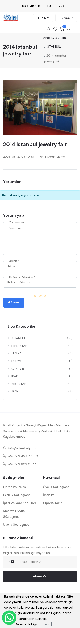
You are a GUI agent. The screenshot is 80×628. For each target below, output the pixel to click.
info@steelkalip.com (23, 448)
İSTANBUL (18, 338)
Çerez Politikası (15, 487)
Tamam (47, 624)
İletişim (48, 495)
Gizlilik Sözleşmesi (17, 495)
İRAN (14, 391)
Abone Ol (40, 576)
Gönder (13, 302)
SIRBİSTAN (18, 384)
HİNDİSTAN (19, 346)
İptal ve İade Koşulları (19, 503)
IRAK (14, 376)
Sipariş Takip (53, 503)
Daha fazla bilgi (26, 624)
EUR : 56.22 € (56, 6)
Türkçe (65, 18)
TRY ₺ (42, 18)
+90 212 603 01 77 (22, 464)
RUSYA (16, 361)
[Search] (48, 29)
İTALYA (16, 353)
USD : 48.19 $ (31, 6)
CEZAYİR (17, 368)
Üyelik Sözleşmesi (16, 524)
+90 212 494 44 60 (23, 456)
